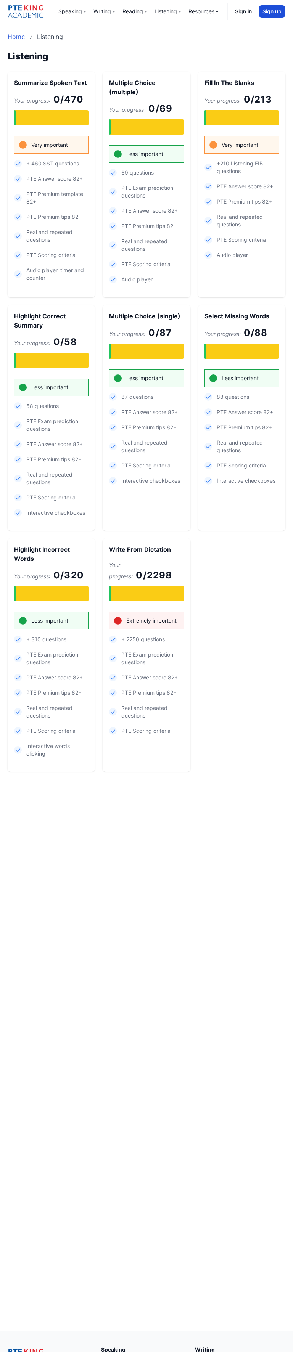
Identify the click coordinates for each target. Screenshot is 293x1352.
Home (16, 36)
